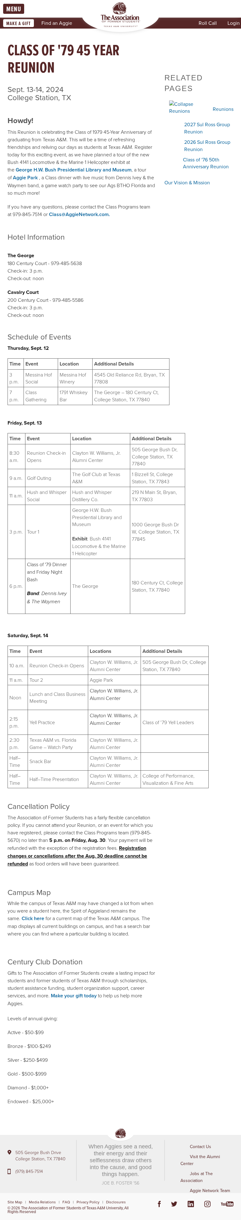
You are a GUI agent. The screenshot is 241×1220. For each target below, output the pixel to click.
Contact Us (200, 1146)
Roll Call (208, 22)
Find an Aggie (56, 22)
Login (234, 22)
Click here (33, 918)
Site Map (15, 1202)
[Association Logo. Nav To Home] (120, 14)
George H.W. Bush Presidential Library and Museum (73, 169)
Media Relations (42, 1202)
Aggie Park (25, 177)
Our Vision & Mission (187, 182)
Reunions (223, 109)
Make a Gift (18, 23)
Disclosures (116, 1202)
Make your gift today (74, 995)
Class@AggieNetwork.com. (79, 214)
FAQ (66, 1202)
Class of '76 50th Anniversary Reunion (206, 163)
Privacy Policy (88, 1202)
